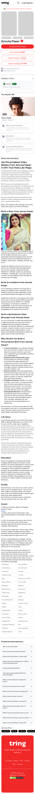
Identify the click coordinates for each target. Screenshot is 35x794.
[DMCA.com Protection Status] (16, 777)
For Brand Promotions (17, 46)
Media (16, 761)
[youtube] (20, 757)
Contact (20, 764)
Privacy (27, 761)
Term (21, 761)
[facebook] (14, 757)
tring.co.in (20, 773)
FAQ (13, 764)
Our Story (8, 761)
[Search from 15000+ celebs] (18, 3)
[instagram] (11, 757)
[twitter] (17, 757)
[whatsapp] (23, 757)
